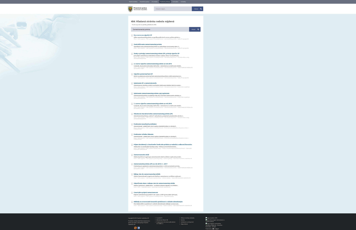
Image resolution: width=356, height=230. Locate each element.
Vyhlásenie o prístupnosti (187, 222)
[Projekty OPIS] (211, 218)
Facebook (138, 228)
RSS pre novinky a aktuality (187, 218)
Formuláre (175, 2)
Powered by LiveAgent (212, 228)
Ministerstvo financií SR (162, 220)
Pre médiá (155, 2)
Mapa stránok (184, 224)
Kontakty (183, 2)
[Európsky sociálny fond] (215, 221)
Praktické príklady (165, 2)
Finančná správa (144, 2)
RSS (135, 228)
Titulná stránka (133, 2)
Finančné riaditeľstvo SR (143, 218)
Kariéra (183, 220)
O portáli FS (159, 218)
